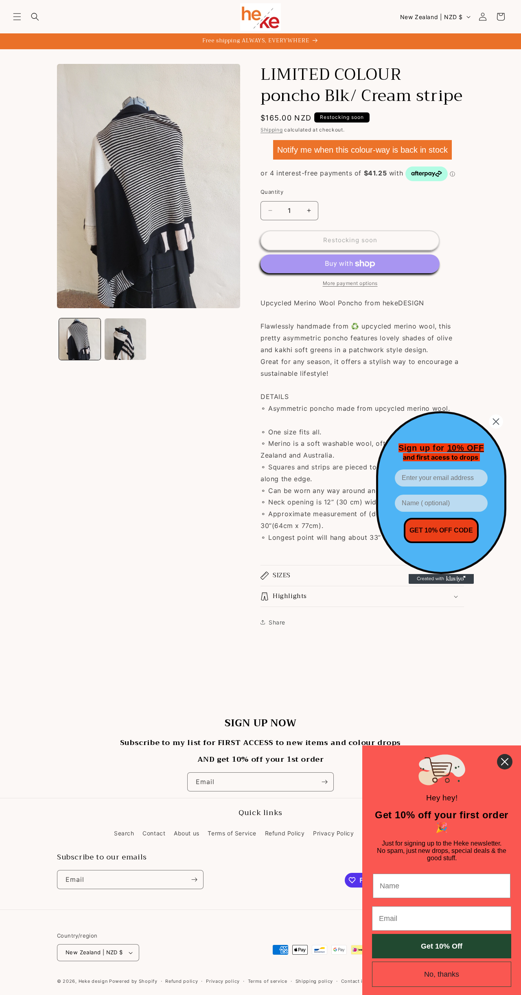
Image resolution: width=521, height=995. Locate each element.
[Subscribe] (324, 781)
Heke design (94, 981)
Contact (153, 833)
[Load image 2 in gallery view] (125, 339)
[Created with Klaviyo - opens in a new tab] (441, 579)
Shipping (271, 130)
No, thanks (441, 974)
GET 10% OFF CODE (441, 530)
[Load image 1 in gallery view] (80, 339)
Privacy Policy (333, 833)
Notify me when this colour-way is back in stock (362, 149)
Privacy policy (223, 981)
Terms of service (267, 981)
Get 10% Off (441, 946)
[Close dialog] (496, 421)
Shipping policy (314, 981)
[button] (17, 17)
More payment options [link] (350, 283)
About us (186, 833)
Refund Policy (285, 833)
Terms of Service (232, 833)
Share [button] (277, 622)
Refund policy (181, 981)
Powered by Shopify (133, 981)
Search (124, 833)
